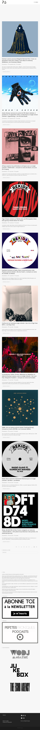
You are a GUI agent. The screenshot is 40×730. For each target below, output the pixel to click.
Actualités (19, 64)
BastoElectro (5, 64)
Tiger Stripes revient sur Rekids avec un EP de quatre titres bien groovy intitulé (19, 219)
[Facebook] (21, 715)
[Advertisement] (20, 11)
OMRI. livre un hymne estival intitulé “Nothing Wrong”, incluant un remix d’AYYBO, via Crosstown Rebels (18, 428)
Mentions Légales (6, 720)
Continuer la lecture (7, 72)
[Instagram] (23, 715)
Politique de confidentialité (7, 722)
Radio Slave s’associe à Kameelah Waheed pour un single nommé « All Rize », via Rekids (19, 479)
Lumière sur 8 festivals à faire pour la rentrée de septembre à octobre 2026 (12, 574)
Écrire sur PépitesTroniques (25, 720)
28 (34, 546)
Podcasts (4, 715)
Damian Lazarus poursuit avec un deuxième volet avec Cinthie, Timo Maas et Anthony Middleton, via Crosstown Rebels (19, 60)
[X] (25, 715)
